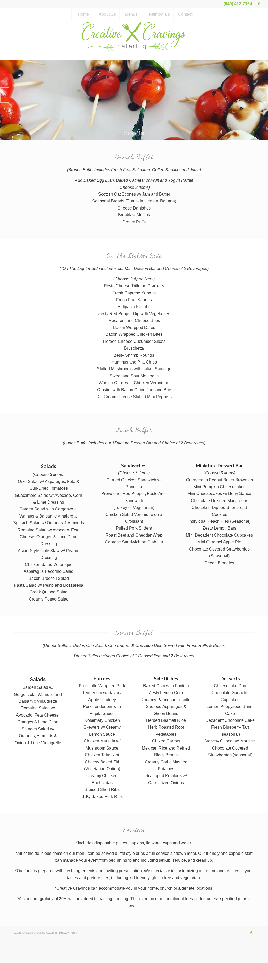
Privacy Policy (68, 930)
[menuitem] (83, 14)
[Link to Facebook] (259, 4)
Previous (4, 94)
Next (263, 94)
